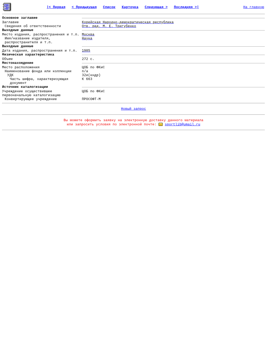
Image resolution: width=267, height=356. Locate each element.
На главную (253, 7)
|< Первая (56, 7)
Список (109, 7)
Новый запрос (133, 109)
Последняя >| (186, 7)
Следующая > (156, 7)
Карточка (130, 7)
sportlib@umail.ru (182, 124)
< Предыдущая (84, 7)
